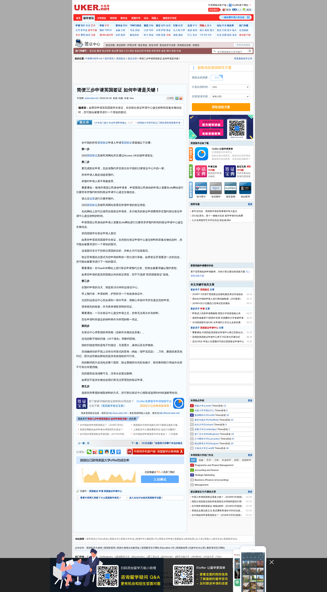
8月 (205, 35)
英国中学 (135, 18)
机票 (180, 25)
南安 (207, 30)
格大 (202, 30)
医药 (123, 35)
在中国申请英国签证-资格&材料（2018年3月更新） (218, 506)
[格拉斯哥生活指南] (245, 188)
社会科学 (226, 460)
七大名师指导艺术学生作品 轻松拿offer (211, 220)
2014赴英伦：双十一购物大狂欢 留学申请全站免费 (217, 215)
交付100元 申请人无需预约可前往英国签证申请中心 (218, 341)
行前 (224, 30)
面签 (173, 50)
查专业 (124, 18)
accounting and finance (207, 470)
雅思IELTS (152, 539)
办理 (158, 30)
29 (232, 443)
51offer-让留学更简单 (222, 149)
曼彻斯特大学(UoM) (205, 415)
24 (232, 420)
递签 (163, 50)
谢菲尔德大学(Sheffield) (207, 420)
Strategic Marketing (205, 475)
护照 (163, 30)
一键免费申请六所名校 (233, 17)
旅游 (190, 30)
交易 (224, 35)
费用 (83, 35)
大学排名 (101, 18)
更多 (250, 204)
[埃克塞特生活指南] (216, 188)
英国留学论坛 (230, 539)
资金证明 (139, 50)
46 (227, 448)
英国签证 (120, 58)
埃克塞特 (215, 196)
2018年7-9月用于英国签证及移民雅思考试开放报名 (217, 294)
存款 (131, 50)
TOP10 (108, 30)
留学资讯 (88, 18)
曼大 (212, 30)
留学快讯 (91, 539)
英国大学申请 (166, 539)
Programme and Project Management (214, 465)
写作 (151, 30)
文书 (78, 30)
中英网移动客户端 (217, 5)
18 (232, 434)
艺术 (93, 25)
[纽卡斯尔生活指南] (201, 188)
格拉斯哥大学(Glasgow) (207, 443)
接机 (180, 35)
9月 (210, 35)
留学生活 (217, 539)
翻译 (99, 50)
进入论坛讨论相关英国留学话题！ (146, 497)
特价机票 (189, 539)
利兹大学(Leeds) (203, 405)
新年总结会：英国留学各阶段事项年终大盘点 (214, 211)
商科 (125, 25)
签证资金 (142, 45)
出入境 (176, 30)
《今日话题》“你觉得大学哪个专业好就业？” (163, 443)
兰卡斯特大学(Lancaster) (207, 438)
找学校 (113, 18)
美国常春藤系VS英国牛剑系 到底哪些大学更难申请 (218, 318)
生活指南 (243, 30)
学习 (195, 25)
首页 (78, 18)
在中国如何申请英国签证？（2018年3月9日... (102, 425)
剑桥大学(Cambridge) (206, 429)
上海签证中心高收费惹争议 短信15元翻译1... (155, 429)
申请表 (147, 50)
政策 (168, 25)
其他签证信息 (184, 45)
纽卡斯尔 (201, 196)
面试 (88, 35)
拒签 (163, 35)
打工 (190, 35)
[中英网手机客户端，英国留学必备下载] (155, 451)
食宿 (195, 30)
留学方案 (92, 30)
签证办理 (153, 45)
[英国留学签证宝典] (230, 176)
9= (233, 438)
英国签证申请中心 (113, 491)
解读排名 (134, 35)
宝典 (93, 35)
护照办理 (131, 45)
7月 (201, 35)
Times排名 (102, 539)
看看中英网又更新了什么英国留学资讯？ (100, 497)
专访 (78, 35)
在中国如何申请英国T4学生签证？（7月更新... (156, 434)
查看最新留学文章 (243, 58)
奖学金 (84, 30)
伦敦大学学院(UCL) (205, 410)
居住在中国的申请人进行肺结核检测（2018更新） (217, 299)
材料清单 (156, 50)
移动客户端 (245, 35)
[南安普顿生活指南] (230, 188)
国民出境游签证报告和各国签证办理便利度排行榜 (217, 501)
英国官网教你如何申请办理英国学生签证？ (101, 429)
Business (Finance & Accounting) (212, 480)
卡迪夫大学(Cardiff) (205, 448)
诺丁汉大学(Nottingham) (207, 434)
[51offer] (203, 159)
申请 (224, 25)
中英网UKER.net (93, 58)
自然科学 (246, 460)
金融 (118, 30)
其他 (137, 30)
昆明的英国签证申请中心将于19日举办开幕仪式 (216, 337)
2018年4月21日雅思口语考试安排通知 (211, 303)
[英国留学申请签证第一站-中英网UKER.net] (91, 7)
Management (201, 485)
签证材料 (121, 45)
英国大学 (114, 539)
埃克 (234, 35)
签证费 (115, 50)
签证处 (93, 50)
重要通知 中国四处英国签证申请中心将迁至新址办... (218, 332)
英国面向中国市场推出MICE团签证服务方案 (155, 425)
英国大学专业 (127, 539)
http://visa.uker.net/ (117, 413)
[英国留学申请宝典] (201, 176)
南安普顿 (230, 196)
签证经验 (110, 45)
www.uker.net (91, 98)
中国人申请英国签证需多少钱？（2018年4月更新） (218, 497)
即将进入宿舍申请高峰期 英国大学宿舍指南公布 (216, 313)
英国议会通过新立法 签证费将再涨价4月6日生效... (217, 510)
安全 (195, 35)
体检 (175, 35)
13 (224, 405)
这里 (92, 198)
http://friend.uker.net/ (169, 413)
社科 (118, 35)
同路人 (155, 18)
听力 (146, 35)
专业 (88, 25)
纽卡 (209, 25)
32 (228, 415)
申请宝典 (212, 166)
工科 (123, 30)
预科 (83, 25)
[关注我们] (230, 10)
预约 (168, 50)
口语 (146, 30)
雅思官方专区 (170, 18)
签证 (219, 30)
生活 (219, 35)
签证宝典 (241, 166)
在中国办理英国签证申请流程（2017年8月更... (103, 434)
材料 (163, 25)
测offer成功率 (106, 35)
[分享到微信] (89, 452)
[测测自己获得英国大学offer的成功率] (130, 471)
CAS (126, 50)
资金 (168, 30)
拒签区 (196, 45)
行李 (183, 30)
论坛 (146, 18)
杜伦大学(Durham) (204, 424)
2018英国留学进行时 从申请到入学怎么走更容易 (216, 322)
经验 (151, 25)
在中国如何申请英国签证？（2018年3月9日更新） (217, 515)
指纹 (121, 50)
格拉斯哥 (245, 196)
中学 (107, 25)
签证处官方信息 (168, 45)
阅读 (151, 35)
